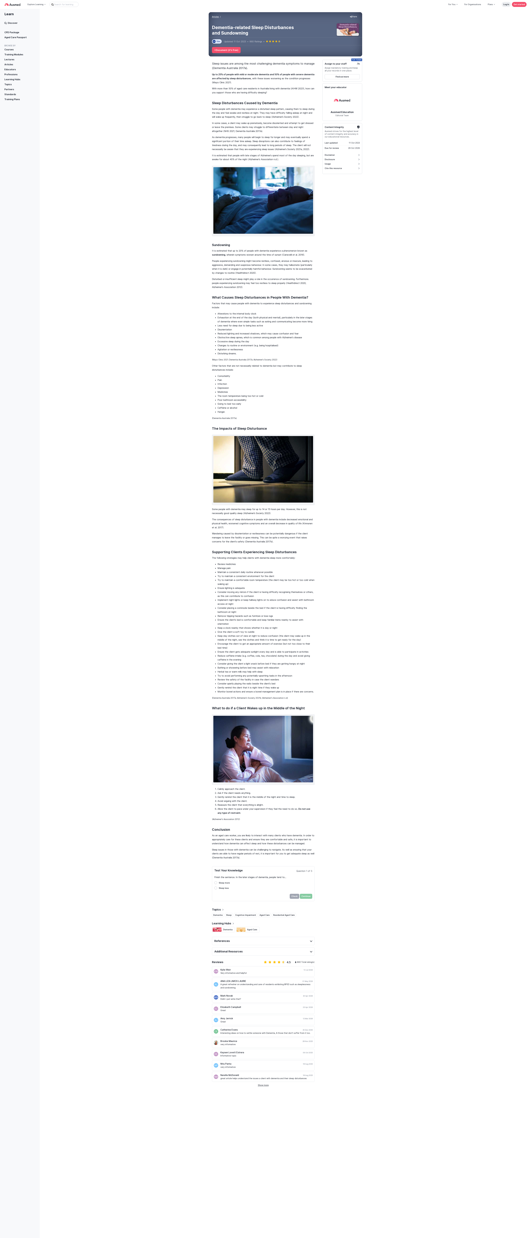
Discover (13, 23)
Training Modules (13, 54)
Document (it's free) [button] (227, 50)
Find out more (342, 77)
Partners (9, 89)
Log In (506, 4)
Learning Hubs (12, 79)
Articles (8, 64)
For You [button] (451, 4)
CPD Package (11, 32)
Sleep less (224, 888)
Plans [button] (490, 4)
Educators (10, 69)
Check (294, 896)
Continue (306, 896)
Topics (8, 84)
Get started (519, 4)
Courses (9, 49)
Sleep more (224, 883)
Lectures (9, 59)
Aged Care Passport (15, 37)
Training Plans (12, 99)
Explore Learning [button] (35, 4)
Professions (11, 74)
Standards (10, 94)
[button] (353, 16)
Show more (263, 1085)
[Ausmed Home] (12, 4)
